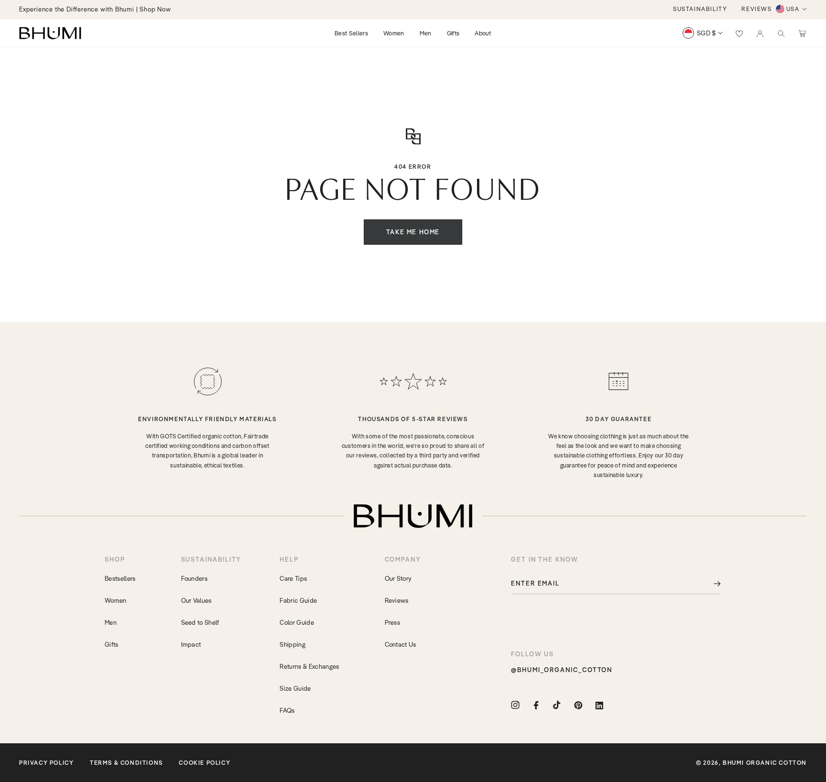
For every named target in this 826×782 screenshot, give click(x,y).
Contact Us (400, 644)
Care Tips (293, 578)
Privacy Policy (46, 762)
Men (111, 622)
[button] (781, 33)
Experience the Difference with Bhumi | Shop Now (95, 9)
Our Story (398, 578)
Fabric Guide (298, 600)
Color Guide (297, 622)
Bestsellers (120, 578)
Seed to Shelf (200, 622)
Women (116, 600)
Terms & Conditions (126, 762)
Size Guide (295, 688)
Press (393, 622)
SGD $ (706, 33)
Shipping (292, 644)
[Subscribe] (710, 583)
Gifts (112, 644)
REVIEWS (756, 8)
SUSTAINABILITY (700, 8)
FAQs (287, 710)
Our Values (196, 600)
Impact (191, 644)
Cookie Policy (204, 762)
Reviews (397, 600)
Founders (194, 578)
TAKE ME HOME (413, 232)
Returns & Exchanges (309, 666)
